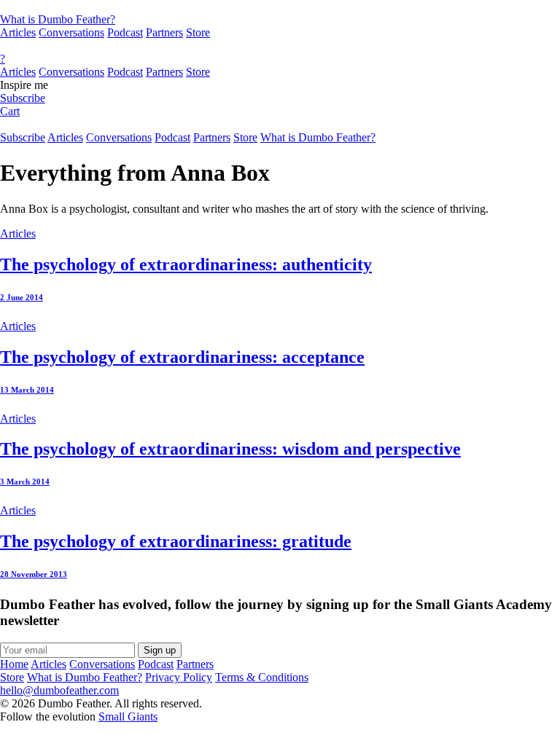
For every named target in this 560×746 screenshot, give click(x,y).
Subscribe (22, 98)
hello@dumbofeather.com (59, 690)
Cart (10, 111)
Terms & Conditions (261, 677)
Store (198, 32)
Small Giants (128, 716)
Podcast (125, 32)
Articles (18, 32)
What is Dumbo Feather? (57, 19)
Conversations (71, 32)
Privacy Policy (178, 677)
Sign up (160, 650)
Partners (164, 32)
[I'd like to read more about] (280, 6)
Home (14, 664)
